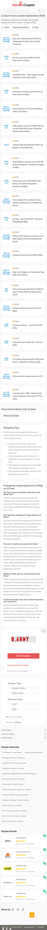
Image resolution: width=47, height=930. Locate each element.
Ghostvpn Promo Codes (13, 784)
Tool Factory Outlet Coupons (14, 811)
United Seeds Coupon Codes (15, 795)
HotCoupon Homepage (17, 671)
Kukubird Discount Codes (13, 779)
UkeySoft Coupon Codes (13, 768)
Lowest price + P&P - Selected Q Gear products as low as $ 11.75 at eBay (27, 396)
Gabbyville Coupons (34, 752)
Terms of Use (16, 927)
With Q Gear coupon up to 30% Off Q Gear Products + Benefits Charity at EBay (28, 164)
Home (6, 27)
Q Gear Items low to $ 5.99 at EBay (28, 255)
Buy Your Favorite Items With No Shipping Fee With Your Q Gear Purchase (27, 41)
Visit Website (23, 656)
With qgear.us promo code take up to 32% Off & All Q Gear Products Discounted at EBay (28, 128)
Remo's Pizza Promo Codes (14, 816)
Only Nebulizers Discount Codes (16, 789)
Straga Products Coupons (13, 758)
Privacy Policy (29, 927)
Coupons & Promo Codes (18, 665)
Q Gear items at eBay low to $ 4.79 (28, 376)
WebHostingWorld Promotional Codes (19, 773)
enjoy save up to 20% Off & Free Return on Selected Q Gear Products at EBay (27, 184)
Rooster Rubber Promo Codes (15, 800)
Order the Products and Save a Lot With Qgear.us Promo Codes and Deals (28, 239)
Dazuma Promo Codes (12, 805)
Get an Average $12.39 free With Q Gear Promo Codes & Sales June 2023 (28, 292)
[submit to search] (39, 11)
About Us (4, 927)
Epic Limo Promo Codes (12, 821)
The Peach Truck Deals (12, 752)
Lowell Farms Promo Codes (14, 763)
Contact (41, 927)
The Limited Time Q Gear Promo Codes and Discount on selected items (27, 203)
